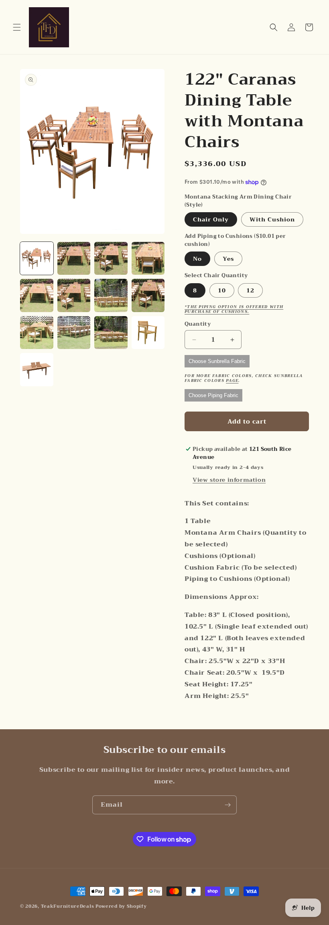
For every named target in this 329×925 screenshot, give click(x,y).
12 (250, 290)
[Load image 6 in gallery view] (74, 295)
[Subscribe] (227, 804)
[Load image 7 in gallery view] (111, 295)
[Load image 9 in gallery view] (36, 332)
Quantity (198, 324)
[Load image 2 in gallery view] (74, 258)
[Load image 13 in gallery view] (36, 369)
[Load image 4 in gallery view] (148, 258)
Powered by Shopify (121, 906)
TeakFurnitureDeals (67, 906)
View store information (229, 480)
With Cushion (272, 219)
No (197, 259)
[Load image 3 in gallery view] (111, 258)
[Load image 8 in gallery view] (148, 295)
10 (222, 290)
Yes (228, 259)
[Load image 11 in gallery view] (111, 332)
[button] (17, 27)
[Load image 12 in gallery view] (148, 332)
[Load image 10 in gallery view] (74, 332)
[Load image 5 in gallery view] (36, 295)
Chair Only (211, 219)
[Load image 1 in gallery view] (36, 258)
